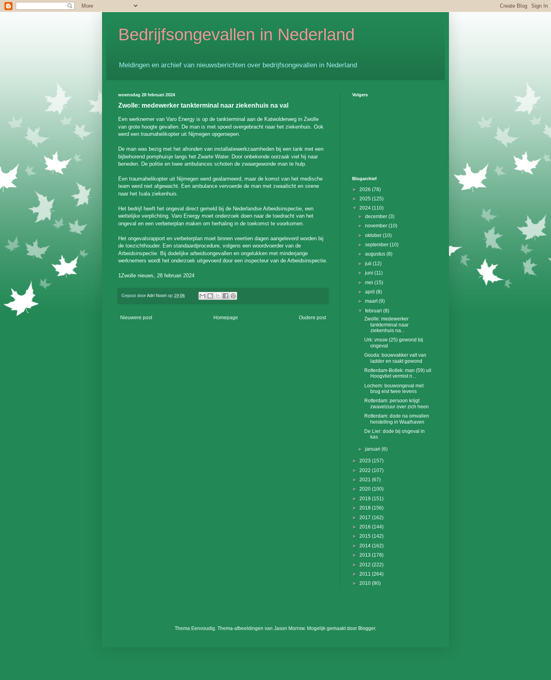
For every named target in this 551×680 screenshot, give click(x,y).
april (370, 292)
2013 (365, 555)
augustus (375, 254)
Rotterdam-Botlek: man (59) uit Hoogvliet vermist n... (397, 373)
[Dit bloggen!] (210, 296)
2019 (365, 498)
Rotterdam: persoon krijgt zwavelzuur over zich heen (396, 403)
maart (372, 301)
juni (369, 273)
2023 (365, 461)
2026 (365, 189)
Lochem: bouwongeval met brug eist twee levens (394, 388)
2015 (365, 536)
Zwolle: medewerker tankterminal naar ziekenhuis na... (386, 324)
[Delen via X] (218, 296)
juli (369, 263)
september (377, 244)
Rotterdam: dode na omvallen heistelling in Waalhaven (396, 418)
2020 (365, 489)
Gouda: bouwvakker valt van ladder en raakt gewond (395, 358)
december (376, 216)
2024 (365, 208)
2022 (365, 470)
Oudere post (312, 317)
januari (373, 449)
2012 (365, 565)
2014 (365, 546)
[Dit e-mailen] (202, 296)
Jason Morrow (289, 628)
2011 (365, 574)
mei (369, 282)
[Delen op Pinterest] (233, 296)
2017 (365, 517)
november (376, 226)
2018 (365, 508)
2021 (365, 479)
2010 (365, 583)
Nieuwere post (136, 317)
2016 (365, 527)
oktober (374, 235)
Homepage (225, 317)
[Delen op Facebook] (225, 296)
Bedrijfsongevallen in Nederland (236, 34)
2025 (365, 199)
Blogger (366, 628)
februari (374, 311)
